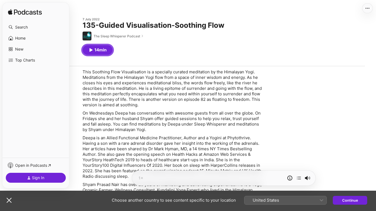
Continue (350, 200)
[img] (25, 12)
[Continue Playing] (299, 178)
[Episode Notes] (290, 178)
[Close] (9, 200)
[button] (36, 27)
